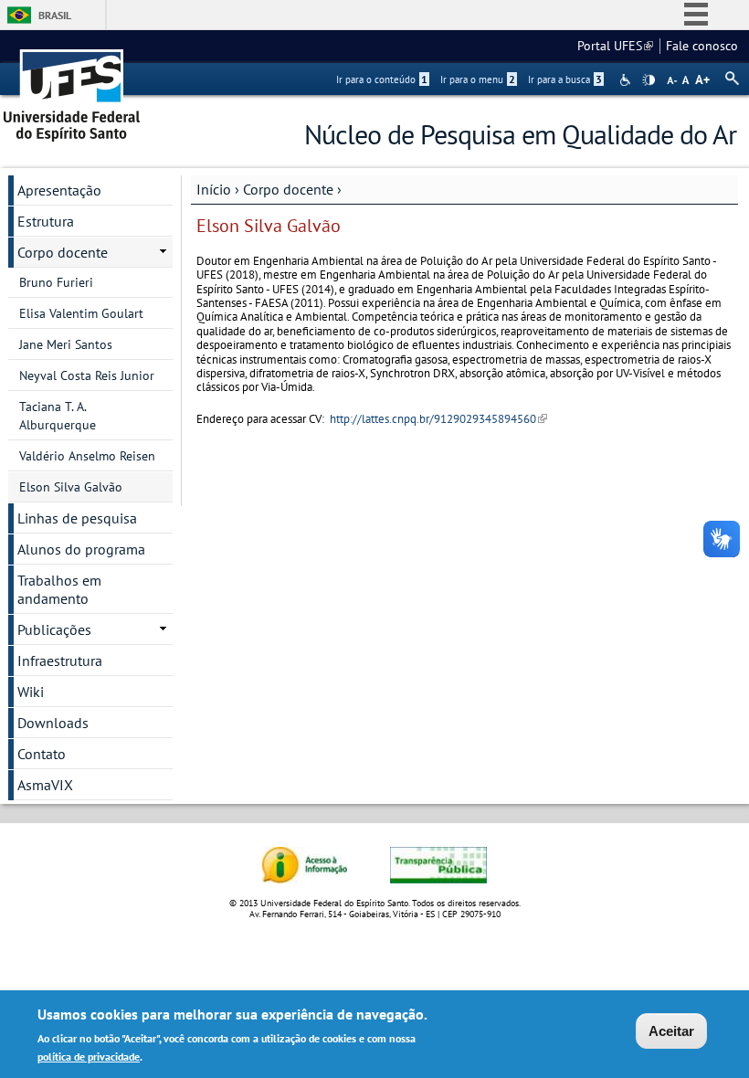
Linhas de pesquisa (77, 518)
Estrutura (45, 221)
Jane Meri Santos (65, 344)
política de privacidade (88, 1056)
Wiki (30, 691)
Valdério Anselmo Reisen (87, 456)
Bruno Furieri (56, 282)
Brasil (54, 15)
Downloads (53, 722)
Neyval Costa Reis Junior (86, 375)
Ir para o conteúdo (381, 79)
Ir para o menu (477, 79)
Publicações (54, 629)
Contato (41, 754)
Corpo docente (288, 189)
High (648, 80)
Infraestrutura (59, 660)
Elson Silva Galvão (70, 487)
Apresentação (59, 190)
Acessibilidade (627, 80)
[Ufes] (72, 89)
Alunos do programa (81, 549)
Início (213, 189)
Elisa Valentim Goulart (81, 313)
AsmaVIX (45, 785)
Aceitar (671, 1031)
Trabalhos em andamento (59, 589)
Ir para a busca (565, 79)
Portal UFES (615, 45)
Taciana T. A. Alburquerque (57, 415)
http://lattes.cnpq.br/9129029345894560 (438, 419)
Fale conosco (702, 45)
